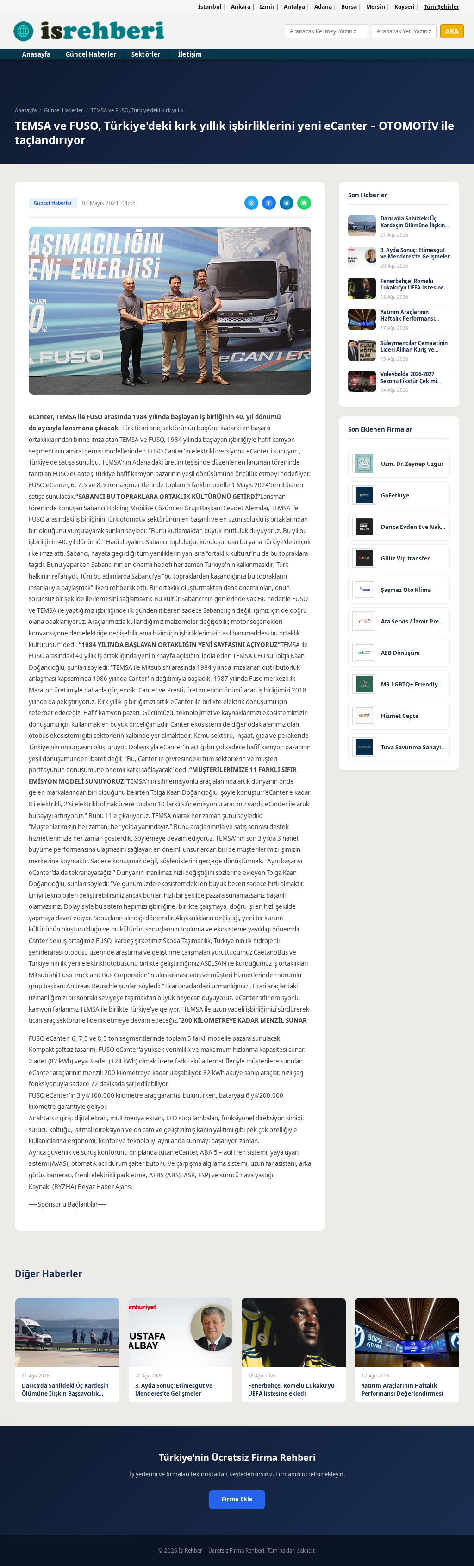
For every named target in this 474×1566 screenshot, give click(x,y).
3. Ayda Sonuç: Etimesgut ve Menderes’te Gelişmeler (415, 253)
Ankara (240, 7)
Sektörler (145, 54)
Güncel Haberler (91, 54)
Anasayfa (36, 54)
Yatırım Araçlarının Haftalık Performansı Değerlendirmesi (407, 318)
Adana (323, 7)
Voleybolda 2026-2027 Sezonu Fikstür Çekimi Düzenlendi (408, 381)
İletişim (190, 54)
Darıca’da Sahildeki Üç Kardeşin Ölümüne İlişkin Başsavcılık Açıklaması (412, 225)
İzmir (267, 7)
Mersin (375, 7)
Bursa (349, 7)
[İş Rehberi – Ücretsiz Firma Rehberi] (89, 31)
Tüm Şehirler (441, 7)
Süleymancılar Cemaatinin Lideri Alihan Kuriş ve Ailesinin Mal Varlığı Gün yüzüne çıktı (414, 353)
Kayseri (404, 7)
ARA (452, 31)
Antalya (294, 7)
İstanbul (210, 7)
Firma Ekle (237, 1499)
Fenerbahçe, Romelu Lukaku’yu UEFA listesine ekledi (412, 287)
